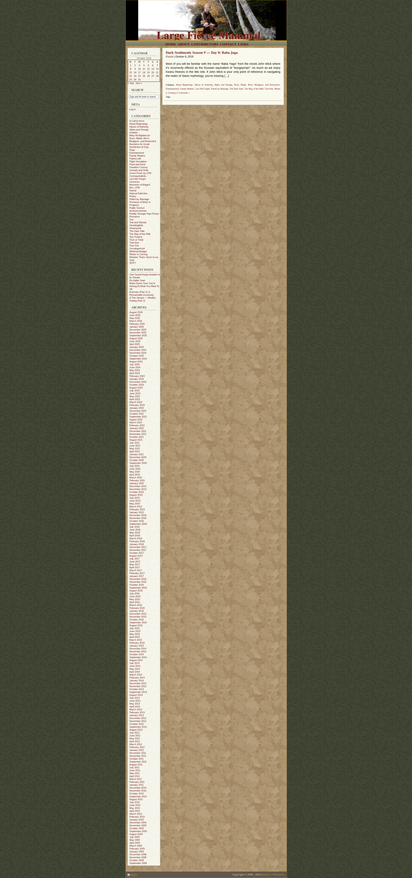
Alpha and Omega (138, 129)
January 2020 (136, 483)
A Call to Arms (136, 121)
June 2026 (134, 315)
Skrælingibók (136, 225)
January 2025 (136, 347)
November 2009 (137, 825)
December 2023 (137, 381)
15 (130, 72)
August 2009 (136, 834)
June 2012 (134, 735)
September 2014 (138, 657)
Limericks (134, 181)
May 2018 (134, 532)
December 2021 (137, 431)
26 (148, 76)
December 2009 (137, 822)
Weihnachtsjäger (138, 251)
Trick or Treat (136, 239)
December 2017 (137, 547)
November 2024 (137, 352)
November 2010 (137, 790)
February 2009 (137, 848)
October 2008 (136, 860)
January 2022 (136, 428)
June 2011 (134, 770)
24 (139, 76)
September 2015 (138, 622)
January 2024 (136, 379)
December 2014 (137, 648)
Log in (132, 109)
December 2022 (137, 410)
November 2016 (137, 582)
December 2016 (137, 579)
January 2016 (136, 610)
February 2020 (137, 480)
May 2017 (134, 564)
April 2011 (134, 776)
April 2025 (134, 344)
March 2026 (135, 321)
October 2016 (136, 584)
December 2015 (137, 613)
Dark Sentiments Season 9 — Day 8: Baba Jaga (202, 52)
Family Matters (137, 155)
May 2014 (134, 668)
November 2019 (137, 489)
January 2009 (136, 851)
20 (152, 72)
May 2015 (134, 634)
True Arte (134, 242)
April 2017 (134, 567)
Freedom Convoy (138, 167)
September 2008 (138, 863)
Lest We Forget (137, 179)
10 (139, 68)
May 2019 (134, 503)
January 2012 (136, 750)
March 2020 (135, 477)
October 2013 (136, 689)
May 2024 (134, 370)
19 (148, 72)
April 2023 (134, 399)
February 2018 (137, 541)
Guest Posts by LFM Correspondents (140, 174)
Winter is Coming (138, 254)
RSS (134, 875)
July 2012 (134, 732)
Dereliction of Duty (139, 147)
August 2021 (136, 439)
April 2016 (134, 602)
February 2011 (137, 782)
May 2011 (134, 773)
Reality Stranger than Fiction (144, 213)
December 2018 (137, 515)
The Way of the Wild (139, 234)
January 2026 (136, 326)
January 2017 (136, 576)
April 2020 (134, 474)
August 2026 (136, 312)
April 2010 (134, 811)
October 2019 (136, 492)
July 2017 (134, 558)
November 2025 (137, 332)
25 (144, 76)
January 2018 (136, 544)
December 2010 (137, 787)
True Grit (134, 245)
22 (130, 76)
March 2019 (135, 506)
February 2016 (137, 608)
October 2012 (136, 724)
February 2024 (137, 376)
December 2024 (137, 350)
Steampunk (135, 228)
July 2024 (134, 364)
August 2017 (136, 555)
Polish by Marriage (139, 199)
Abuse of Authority (139, 126)
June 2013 (134, 700)
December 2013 (137, 683)
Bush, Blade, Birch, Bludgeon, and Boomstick (142, 140)
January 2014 (136, 680)
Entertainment (136, 152)
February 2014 (137, 677)
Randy (169, 56)
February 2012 (137, 747)
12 (148, 68)
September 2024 (138, 358)
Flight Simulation (138, 161)
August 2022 (136, 419)
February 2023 (137, 405)
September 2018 (138, 524)
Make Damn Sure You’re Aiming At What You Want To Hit (144, 286)
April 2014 (134, 671)
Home (170, 44)
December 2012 (137, 718)
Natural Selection (138, 193)
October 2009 (136, 828)
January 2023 (136, 408)
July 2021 (134, 442)
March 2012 (135, 744)
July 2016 (134, 593)
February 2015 (137, 642)
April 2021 (134, 451)
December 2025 (137, 329)
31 (139, 79)
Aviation (133, 132)
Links (243, 44)
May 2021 (134, 448)
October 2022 (136, 413)
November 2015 (137, 616)
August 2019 (136, 495)
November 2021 (137, 434)
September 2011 (138, 761)
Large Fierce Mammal (209, 35)
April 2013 (134, 706)
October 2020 (136, 460)
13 (152, 68)
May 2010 (134, 808)
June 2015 (134, 631)
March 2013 (135, 709)
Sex (131, 219)
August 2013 (136, 695)
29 (130, 79)
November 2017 (137, 550)
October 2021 (136, 437)
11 (144, 68)
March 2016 (135, 605)
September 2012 (138, 726)
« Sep (131, 83)
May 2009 (134, 840)
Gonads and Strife (138, 170)
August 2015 (136, 625)
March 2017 (135, 570)
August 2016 (136, 590)
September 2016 (138, 587)
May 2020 (134, 471)
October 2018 (136, 521)
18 (144, 72)
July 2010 (134, 802)
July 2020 (134, 466)
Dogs (132, 150)
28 (157, 76)
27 (152, 76)
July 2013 (134, 697)
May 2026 (134, 318)
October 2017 (136, 553)
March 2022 (135, 422)
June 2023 (134, 393)
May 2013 (134, 703)
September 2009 (138, 831)
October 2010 (136, 793)
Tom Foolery (135, 236)
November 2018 (137, 518)
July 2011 (134, 767)
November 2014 (137, 651)
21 (157, 72)
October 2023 (136, 384)
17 (139, 72)
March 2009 (135, 845)
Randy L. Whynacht (273, 874)
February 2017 (137, 573)
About (184, 44)
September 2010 (138, 796)
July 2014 (134, 663)
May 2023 (134, 396)
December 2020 (137, 457)
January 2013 (136, 715)
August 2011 (135, 764)
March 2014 (135, 674)
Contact (228, 44)
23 (135, 76)
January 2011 (136, 784)
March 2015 (135, 639)
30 (135, 79)
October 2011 (136, 758)
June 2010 (134, 805)
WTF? (132, 263)
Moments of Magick (139, 184)
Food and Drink (137, 164)
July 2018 (134, 526)
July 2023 (134, 390)
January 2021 (136, 454)
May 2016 (134, 599)
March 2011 (135, 779)
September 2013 (138, 692)
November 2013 (137, 686)
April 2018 (134, 535)
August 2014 (136, 660)
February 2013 (137, 712)
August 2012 (136, 729)
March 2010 (135, 813)
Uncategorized (137, 248)
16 (135, 72)
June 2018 (134, 529)
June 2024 (134, 367)
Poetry (132, 196)
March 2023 (135, 402)
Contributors (204, 44)
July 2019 (134, 497)
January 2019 (136, 512)
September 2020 (138, 463)
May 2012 (134, 738)
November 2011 (137, 755)
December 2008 (137, 854)
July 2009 (134, 837)
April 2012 (134, 741)
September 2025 (138, 335)
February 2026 (137, 323)
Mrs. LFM (134, 187)
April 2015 (134, 637)
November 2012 (137, 721)
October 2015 (136, 619)
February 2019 (137, 509)
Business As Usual (139, 144)
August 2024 (136, 361)
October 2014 (136, 654)
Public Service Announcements (138, 209)
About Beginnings (138, 123)
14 (157, 68)
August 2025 (136, 338)
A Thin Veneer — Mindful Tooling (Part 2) (142, 299)
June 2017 (134, 561)
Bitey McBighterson (139, 135)
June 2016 (134, 596)
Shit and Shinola (137, 222)
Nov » (139, 83)
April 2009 (134, 842)
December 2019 (137, 486)
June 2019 (134, 500)
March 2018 (135, 538)
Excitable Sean (137, 280)
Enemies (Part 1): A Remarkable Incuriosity (141, 293)
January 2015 (136, 645)
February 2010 (137, 816)
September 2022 (138, 416)
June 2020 (134, 468)
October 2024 (136, 355)
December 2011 (137, 753)
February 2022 (137, 425)
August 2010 (136, 799)
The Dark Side (137, 231)
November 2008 (137, 857)
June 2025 (134, 341)
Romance (134, 216)
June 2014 (134, 666)
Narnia (132, 190)
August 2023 (136, 387)
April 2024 (134, 373)
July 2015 (134, 628)
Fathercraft (135, 158)
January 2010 (136, 819)
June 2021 (134, 445)
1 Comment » (183, 93)
